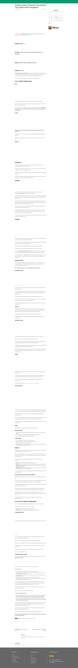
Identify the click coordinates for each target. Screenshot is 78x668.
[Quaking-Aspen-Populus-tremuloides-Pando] (30, 228)
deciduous (19, 618)
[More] (22, 11)
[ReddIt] (20, 11)
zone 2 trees (34, 618)
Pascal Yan (23, 634)
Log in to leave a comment (19, 644)
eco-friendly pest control (30, 383)
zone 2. (41, 75)
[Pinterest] (18, 11)
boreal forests (20, 170)
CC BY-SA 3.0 (22, 285)
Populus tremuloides (30, 33)
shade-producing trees (24, 618)
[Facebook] (16, 11)
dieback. (30, 451)
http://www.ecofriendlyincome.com (56, 28)
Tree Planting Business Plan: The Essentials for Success (39, 630)
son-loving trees (30, 618)
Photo (15, 285)
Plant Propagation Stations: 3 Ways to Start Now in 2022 (21, 630)
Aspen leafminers (18, 409)
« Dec (49, 23)
